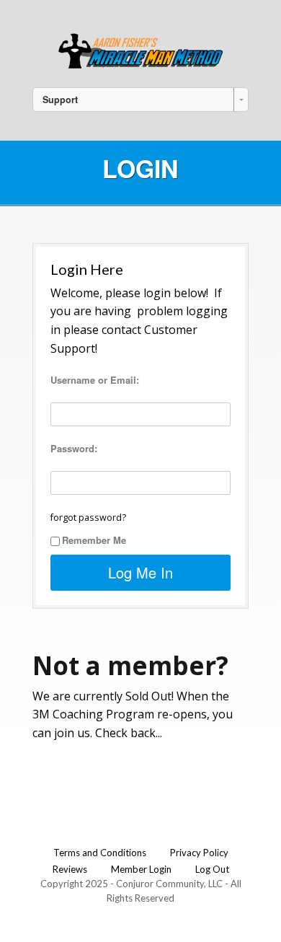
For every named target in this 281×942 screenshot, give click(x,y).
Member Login (141, 869)
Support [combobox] (60, 99)
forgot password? (88, 517)
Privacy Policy (199, 852)
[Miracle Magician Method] (140, 50)
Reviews (70, 869)
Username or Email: (94, 380)
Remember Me (94, 540)
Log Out (212, 869)
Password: (73, 448)
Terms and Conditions (99, 852)
